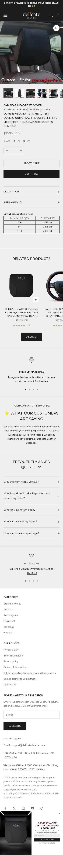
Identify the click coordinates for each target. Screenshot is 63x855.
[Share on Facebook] (14, 141)
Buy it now (31, 174)
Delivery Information (15, 667)
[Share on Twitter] (19, 141)
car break (9, 627)
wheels (8, 632)
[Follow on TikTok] (41, 808)
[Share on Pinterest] (24, 141)
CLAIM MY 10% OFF (47, 840)
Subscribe (15, 726)
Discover (31, 337)
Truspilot (32, 573)
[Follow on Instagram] (23, 808)
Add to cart (32, 163)
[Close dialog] (59, 813)
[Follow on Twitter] (14, 808)
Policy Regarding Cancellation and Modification (30, 673)
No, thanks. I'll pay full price (47, 843)
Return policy (11, 661)
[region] (31, 369)
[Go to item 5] (53, 93)
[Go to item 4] (42, 93)
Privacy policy (11, 650)
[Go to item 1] (8, 93)
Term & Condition (13, 655)
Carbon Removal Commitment (20, 679)
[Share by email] (28, 141)
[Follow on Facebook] (5, 808)
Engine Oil (9, 621)
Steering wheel (12, 603)
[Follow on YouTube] (32, 808)
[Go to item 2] (19, 93)
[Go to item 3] (31, 93)
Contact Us (10, 684)
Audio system (11, 615)
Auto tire (8, 609)
